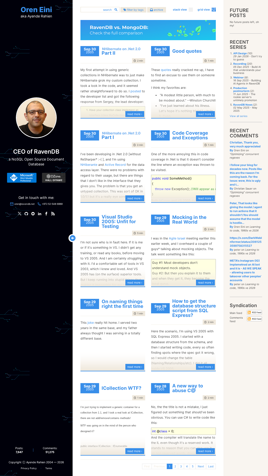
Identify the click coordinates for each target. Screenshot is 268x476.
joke (91, 323)
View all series (238, 116)
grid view (204, 9)
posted (135, 91)
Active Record (115, 165)
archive (158, 9)
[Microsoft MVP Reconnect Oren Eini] (21, 178)
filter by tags (134, 9)
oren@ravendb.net (24, 203)
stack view (180, 9)
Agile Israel (177, 238)
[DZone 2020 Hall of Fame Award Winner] (54, 178)
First (147, 466)
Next (201, 466)
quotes (166, 70)
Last (211, 466)
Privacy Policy (29, 468)
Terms (48, 468)
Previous (159, 466)
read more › (134, 114)
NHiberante (88, 165)
